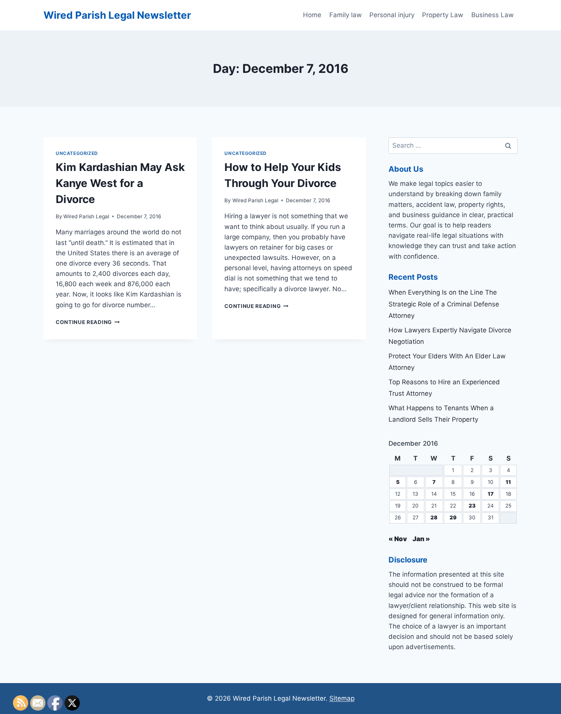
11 (508, 482)
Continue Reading (87, 322)
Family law (345, 15)
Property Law (442, 15)
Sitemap (342, 698)
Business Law (492, 15)
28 (433, 517)
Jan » (421, 539)
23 (472, 506)
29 (453, 517)
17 (490, 494)
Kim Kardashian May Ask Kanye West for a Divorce (120, 183)
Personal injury (391, 15)
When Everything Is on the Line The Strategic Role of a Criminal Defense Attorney (444, 304)
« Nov (398, 539)
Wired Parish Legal (86, 216)
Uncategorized (77, 153)
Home (312, 15)
